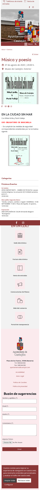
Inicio (3, 49)
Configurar (9, 484)
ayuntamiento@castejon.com (20, 367)
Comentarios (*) (7, 423)
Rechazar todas (24, 480)
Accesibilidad (20, 372)
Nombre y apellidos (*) (9, 398)
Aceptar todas (10, 480)
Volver (35, 54)
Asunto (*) (5, 414)
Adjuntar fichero (7, 439)
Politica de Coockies (20, 382)
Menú (30, 44)
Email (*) (5, 406)
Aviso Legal (20, 376)
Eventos (9, 49)
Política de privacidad (20, 386)
